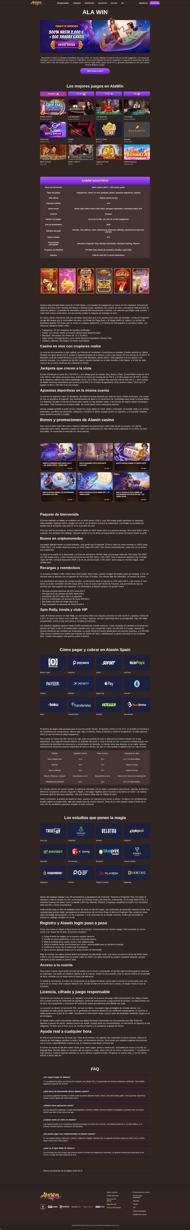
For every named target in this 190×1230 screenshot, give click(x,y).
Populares (52, 94)
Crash (107, 94)
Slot (135, 94)
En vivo (79, 94)
